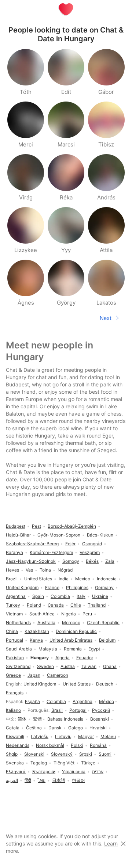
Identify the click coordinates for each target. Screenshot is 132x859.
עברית (97, 771)
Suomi (105, 754)
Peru (87, 613)
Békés (92, 561)
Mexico (82, 578)
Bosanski (99, 719)
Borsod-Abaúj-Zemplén (72, 526)
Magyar (86, 736)
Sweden (45, 666)
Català (12, 727)
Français (14, 692)
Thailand (97, 605)
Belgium (107, 640)
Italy (81, 596)
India (64, 578)
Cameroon (57, 675)
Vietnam (14, 613)
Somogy (70, 561)
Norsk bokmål (50, 745)
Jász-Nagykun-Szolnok (31, 561)
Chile (75, 605)
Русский (101, 710)
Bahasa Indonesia (65, 719)
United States (77, 684)
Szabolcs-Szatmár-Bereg (32, 543)
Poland (34, 605)
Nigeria (68, 613)
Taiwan (88, 666)
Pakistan (15, 657)
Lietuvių (63, 736)
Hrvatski (98, 727)
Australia (46, 622)
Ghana (110, 666)
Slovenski (34, 754)
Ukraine (100, 596)
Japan (33, 675)
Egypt (94, 649)
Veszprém (90, 552)
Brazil (12, 578)
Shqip (12, 754)
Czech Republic (103, 622)
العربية (12, 780)
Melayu (108, 736)
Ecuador (84, 657)
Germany (104, 587)
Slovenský (62, 754)
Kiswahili (15, 736)
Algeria (62, 657)
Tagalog (38, 763)
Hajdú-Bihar (18, 535)
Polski (77, 745)
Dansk (55, 727)
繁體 (37, 719)
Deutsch (104, 684)
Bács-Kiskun (100, 535)
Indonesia (107, 578)
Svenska (15, 763)
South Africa (42, 613)
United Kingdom (39, 684)
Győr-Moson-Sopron (58, 535)
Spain (38, 596)
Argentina (82, 701)
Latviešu (39, 736)
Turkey (13, 605)
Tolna (45, 570)
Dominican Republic (76, 631)
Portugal (78, 710)
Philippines (77, 587)
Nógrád (65, 570)
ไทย (41, 780)
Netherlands (18, 622)
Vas (29, 570)
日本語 (58, 780)
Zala (109, 561)
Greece (13, 675)
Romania (73, 649)
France (52, 587)
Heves (12, 570)
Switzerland (18, 666)
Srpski (85, 754)
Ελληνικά (16, 771)
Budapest (15, 526)
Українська (73, 771)
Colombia (56, 701)
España (32, 701)
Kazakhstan (37, 631)
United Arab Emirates (71, 640)
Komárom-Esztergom (51, 552)
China (12, 631)
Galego (75, 727)
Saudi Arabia (19, 649)
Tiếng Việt (64, 763)
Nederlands (17, 745)
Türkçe (88, 763)
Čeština (34, 727)
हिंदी (28, 780)
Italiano (13, 710)
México (106, 701)
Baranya (14, 552)
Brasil (57, 710)
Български (43, 771)
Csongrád (92, 543)
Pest (36, 526)
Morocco (71, 622)
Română (98, 745)
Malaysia (47, 649)
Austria (67, 666)
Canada (56, 605)
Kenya (36, 640)
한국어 (78, 780)
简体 (22, 719)
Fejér (70, 543)
